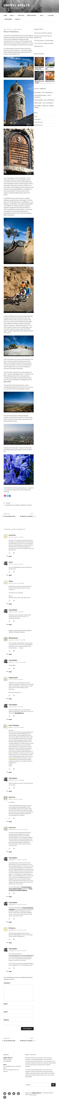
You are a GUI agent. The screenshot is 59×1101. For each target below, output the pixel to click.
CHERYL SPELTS (36, 1092)
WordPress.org (38, 125)
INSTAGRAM (8, 19)
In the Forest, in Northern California (43, 33)
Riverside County (26, 505)
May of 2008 (7, 381)
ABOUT (12, 15)
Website (6, 1020)
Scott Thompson (14, 725)
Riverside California (13, 505)
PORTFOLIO (21, 15)
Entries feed (37, 119)
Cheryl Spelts (17, 5)
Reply (10, 556)
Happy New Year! (38, 46)
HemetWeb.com (19, 713)
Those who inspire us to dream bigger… (44, 40)
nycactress (12, 535)
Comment (7, 983)
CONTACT (17, 19)
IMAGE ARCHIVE (31, 15)
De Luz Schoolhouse (47, 92)
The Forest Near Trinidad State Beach (43, 43)
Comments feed (38, 122)
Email (6, 1012)
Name (6, 1004)
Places (8, 503)
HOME (5, 15)
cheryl (11, 562)
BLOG (41, 15)
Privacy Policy (33, 1094)
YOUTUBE (50, 15)
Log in (35, 116)
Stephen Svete (13, 677)
